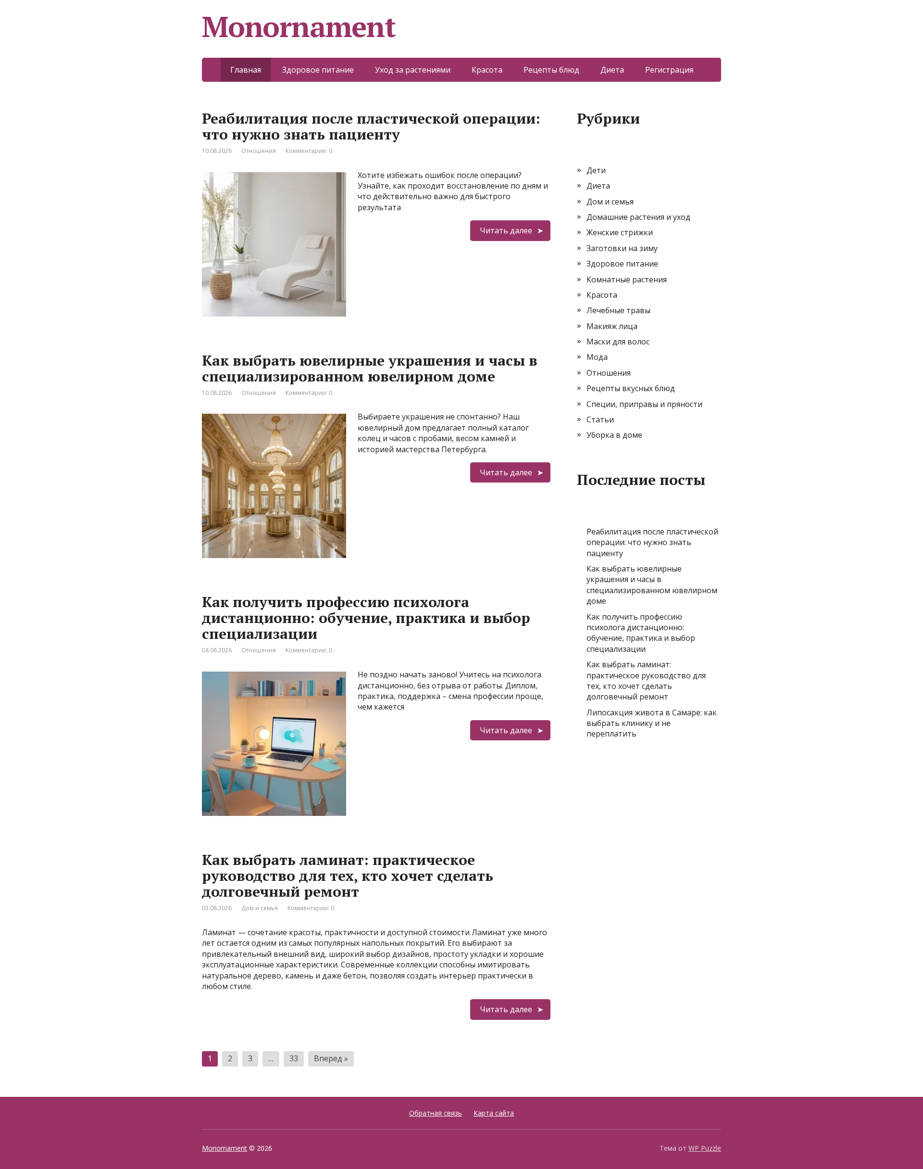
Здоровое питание (318, 69)
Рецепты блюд (551, 69)
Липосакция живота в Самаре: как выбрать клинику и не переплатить (651, 723)
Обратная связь (435, 1113)
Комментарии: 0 (309, 151)
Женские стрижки (619, 232)
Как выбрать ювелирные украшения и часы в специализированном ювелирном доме (369, 368)
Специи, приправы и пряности (644, 404)
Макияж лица (611, 326)
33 (293, 1058)
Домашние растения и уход (638, 217)
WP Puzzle (704, 1148)
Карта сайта (494, 1113)
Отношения (258, 151)
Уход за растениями (412, 69)
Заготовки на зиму (622, 248)
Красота (487, 69)
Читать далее (506, 230)
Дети (596, 170)
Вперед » (331, 1058)
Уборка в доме (614, 435)
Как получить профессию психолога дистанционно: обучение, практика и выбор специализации (366, 617)
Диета (612, 69)
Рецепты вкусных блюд (630, 388)
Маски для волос (617, 341)
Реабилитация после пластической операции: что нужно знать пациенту (371, 126)
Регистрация (669, 69)
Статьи (600, 419)
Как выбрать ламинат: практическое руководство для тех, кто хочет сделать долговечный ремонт (347, 875)
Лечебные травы (618, 310)
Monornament (224, 1148)
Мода (597, 357)
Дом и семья (259, 908)
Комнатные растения (626, 279)
